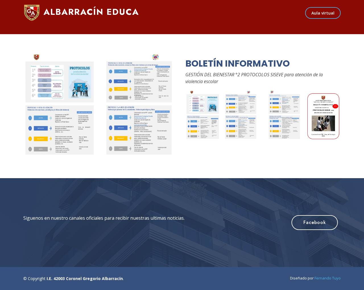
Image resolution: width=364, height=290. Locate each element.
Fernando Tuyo (328, 278)
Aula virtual (322, 13)
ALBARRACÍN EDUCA (89, 12)
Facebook (314, 222)
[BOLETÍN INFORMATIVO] (101, 105)
